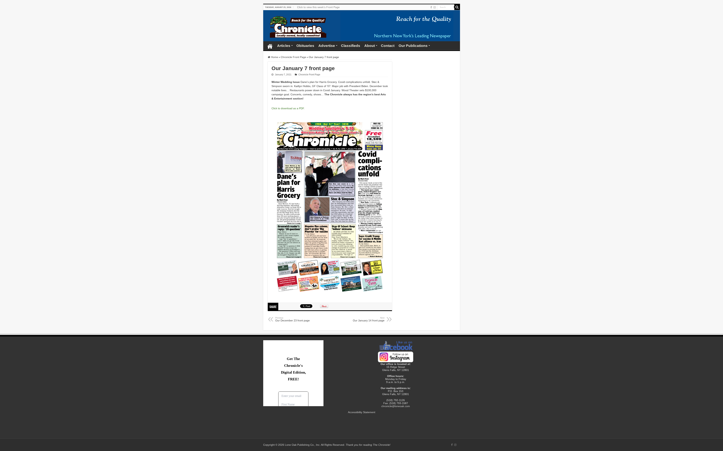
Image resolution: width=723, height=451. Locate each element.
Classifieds (350, 46)
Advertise (326, 46)
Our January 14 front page (368, 319)
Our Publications (413, 46)
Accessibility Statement (361, 412)
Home (270, 45)
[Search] (457, 7)
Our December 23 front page (292, 319)
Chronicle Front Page (293, 57)
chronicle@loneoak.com (395, 406)
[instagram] (434, 7)
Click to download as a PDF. (288, 108)
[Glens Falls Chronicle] (298, 26)
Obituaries (305, 46)
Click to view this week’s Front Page (318, 7)
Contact (387, 46)
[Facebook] (431, 7)
